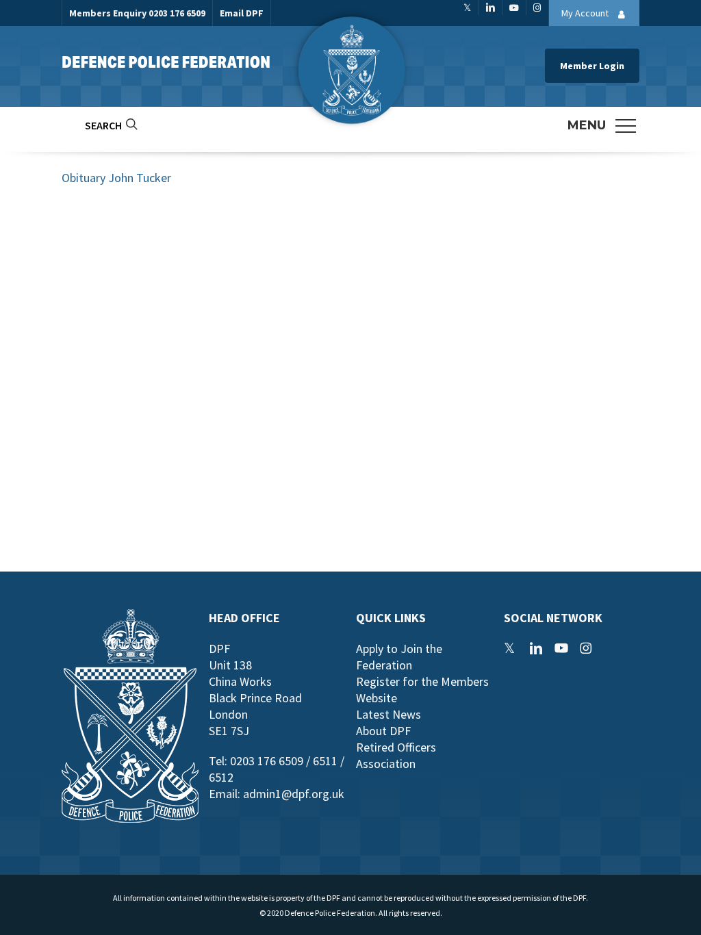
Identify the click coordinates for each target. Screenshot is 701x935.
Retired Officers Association (396, 755)
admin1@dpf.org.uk (293, 794)
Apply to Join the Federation (399, 657)
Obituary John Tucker (116, 177)
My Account (586, 13)
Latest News (388, 714)
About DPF (383, 731)
